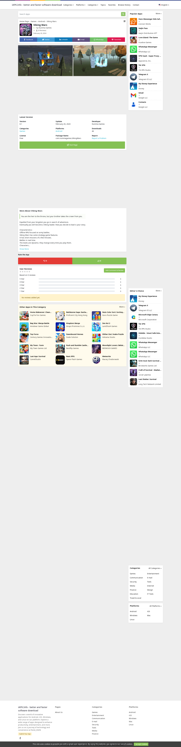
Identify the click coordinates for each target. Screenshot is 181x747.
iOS (148, 611)
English (164, 5)
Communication (136, 577)
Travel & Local (135, 598)
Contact (136, 5)
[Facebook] (19, 737)
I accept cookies (141, 744)
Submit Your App (25, 734)
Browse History (124, 5)
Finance (133, 590)
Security (133, 582)
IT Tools (150, 594)
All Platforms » (155, 606)
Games (33, 21)
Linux (132, 619)
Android (41, 21)
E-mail (149, 577)
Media (132, 586)
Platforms (80, 5)
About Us (59, 712)
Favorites (112, 5)
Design (150, 590)
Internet (150, 586)
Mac (149, 615)
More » (122, 307)
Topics (103, 5)
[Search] (123, 14)
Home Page (24, 21)
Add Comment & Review (114, 270)
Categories (67, 5)
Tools (149, 582)
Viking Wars (52, 21)
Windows (133, 615)
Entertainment (153, 573)
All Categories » (155, 568)
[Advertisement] (72, 95)
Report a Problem (99, 138)
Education (134, 594)
